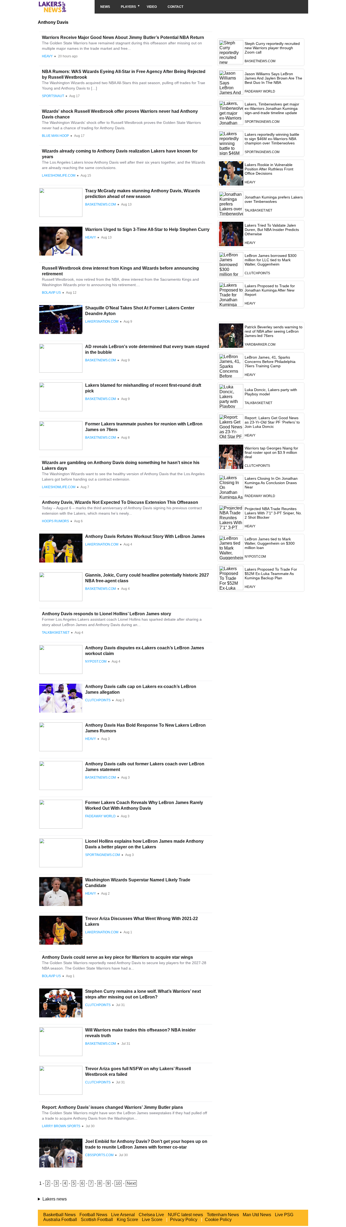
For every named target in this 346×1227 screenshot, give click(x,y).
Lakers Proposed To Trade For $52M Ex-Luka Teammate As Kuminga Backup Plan (271, 573)
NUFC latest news (185, 1214)
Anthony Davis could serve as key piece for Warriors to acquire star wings (117, 957)
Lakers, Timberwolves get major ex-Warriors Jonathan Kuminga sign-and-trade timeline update (272, 108)
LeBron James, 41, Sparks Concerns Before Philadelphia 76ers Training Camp (270, 361)
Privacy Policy (183, 1219)
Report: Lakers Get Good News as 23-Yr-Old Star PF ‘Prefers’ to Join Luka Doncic (272, 422)
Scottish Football (97, 1219)
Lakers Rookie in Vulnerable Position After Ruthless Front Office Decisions (269, 169)
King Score (127, 1219)
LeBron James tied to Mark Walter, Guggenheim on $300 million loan (270, 543)
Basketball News (59, 1214)
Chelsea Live (151, 1214)
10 (118, 1183)
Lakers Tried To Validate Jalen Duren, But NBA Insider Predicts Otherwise (272, 229)
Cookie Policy (218, 1219)
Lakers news (54, 1199)
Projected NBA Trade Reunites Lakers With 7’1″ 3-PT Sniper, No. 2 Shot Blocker (273, 513)
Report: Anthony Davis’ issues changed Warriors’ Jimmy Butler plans (112, 1107)
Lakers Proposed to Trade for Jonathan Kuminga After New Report (270, 290)
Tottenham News (223, 1214)
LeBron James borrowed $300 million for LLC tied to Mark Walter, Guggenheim (271, 259)
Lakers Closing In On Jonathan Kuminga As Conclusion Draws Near (271, 482)
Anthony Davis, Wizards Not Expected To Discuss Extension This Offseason (120, 502)
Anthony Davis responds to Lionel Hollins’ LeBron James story (106, 613)
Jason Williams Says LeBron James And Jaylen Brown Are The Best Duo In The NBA (273, 78)
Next (131, 1183)
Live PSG (284, 1214)
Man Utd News (257, 1214)
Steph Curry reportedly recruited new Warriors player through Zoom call (272, 47)
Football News (93, 1214)
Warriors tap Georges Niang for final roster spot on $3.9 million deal (271, 452)
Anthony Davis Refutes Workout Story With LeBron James (145, 536)
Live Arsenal (123, 1214)
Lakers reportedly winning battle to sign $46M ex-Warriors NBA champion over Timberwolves (272, 138)
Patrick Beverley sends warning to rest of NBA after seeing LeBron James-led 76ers (273, 331)
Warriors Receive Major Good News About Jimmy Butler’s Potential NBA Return (123, 37)
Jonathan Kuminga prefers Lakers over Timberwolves (274, 199)
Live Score (152, 1219)
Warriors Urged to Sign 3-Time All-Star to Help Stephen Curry (147, 229)
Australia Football (60, 1219)
